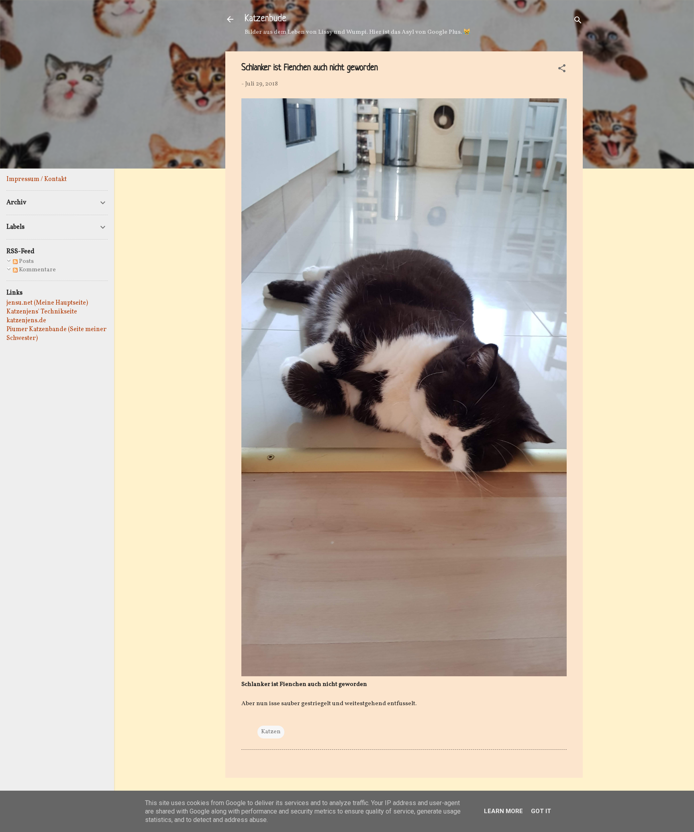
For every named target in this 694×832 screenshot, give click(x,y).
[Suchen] (578, 22)
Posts (26, 261)
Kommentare (37, 270)
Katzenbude (265, 19)
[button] (562, 70)
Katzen (271, 732)
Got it (541, 811)
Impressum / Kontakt (36, 179)
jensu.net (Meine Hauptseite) (47, 303)
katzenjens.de (26, 320)
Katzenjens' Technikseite (41, 311)
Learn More (503, 811)
